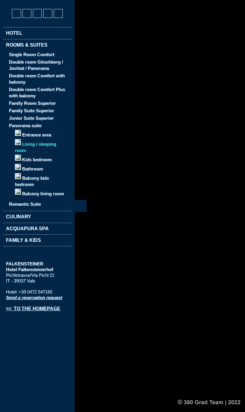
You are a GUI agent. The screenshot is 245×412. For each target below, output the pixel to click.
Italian (32, 3)
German (10, 3)
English (21, 3)
